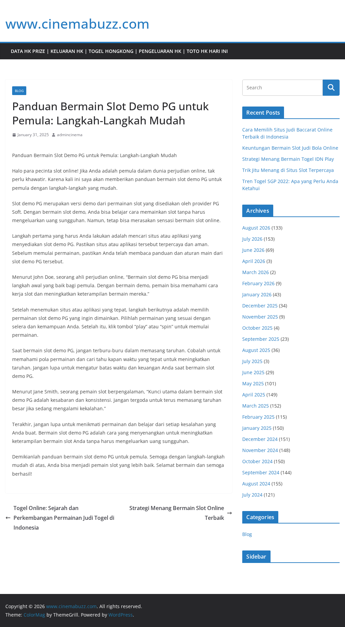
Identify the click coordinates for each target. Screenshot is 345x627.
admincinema (70, 135)
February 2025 (258, 417)
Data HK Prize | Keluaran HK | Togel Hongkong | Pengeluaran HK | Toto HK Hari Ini (119, 51)
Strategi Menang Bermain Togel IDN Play (288, 159)
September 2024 (260, 472)
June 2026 (253, 250)
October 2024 (257, 461)
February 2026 (258, 283)
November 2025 (260, 317)
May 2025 (253, 383)
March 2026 (255, 272)
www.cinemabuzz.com (77, 23)
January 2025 (257, 428)
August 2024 (256, 483)
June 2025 (253, 372)
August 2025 (256, 350)
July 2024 (252, 494)
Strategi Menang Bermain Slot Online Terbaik (176, 512)
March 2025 (255, 405)
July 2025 (252, 361)
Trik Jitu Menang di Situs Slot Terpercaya (288, 170)
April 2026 (253, 261)
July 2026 (252, 239)
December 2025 (260, 305)
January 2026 (257, 294)
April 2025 (253, 394)
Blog (19, 90)
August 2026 (256, 228)
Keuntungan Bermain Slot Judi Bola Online (290, 148)
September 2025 (260, 339)
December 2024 (260, 439)
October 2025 (257, 328)
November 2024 (260, 450)
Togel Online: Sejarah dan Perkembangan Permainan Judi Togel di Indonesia (63, 517)
